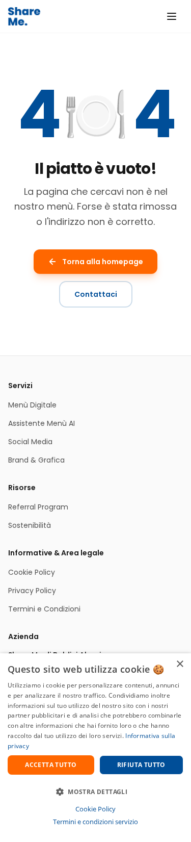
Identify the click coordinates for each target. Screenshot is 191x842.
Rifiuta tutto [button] (141, 764)
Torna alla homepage (102, 262)
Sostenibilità (29, 525)
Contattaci (95, 294)
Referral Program (38, 507)
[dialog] (95, 747)
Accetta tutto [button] (50, 764)
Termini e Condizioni (44, 609)
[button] (95, 791)
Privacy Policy (32, 590)
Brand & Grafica (36, 460)
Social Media (30, 442)
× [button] (179, 664)
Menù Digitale (32, 405)
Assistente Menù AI (41, 423)
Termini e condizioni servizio (95, 821)
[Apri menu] (171, 16)
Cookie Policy (31, 572)
